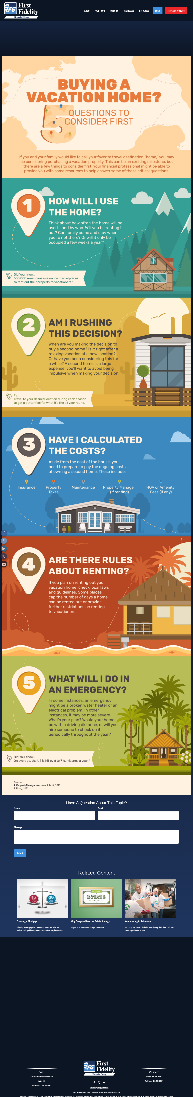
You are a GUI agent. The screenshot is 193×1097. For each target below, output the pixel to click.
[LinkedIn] (4, 548)
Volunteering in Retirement (138, 921)
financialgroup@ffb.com (99, 1087)
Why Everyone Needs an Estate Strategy (90, 921)
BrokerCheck (116, 1092)
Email (100, 808)
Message (18, 827)
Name (17, 808)
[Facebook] (4, 533)
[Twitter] (4, 541)
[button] (87, 10)
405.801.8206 (156, 1076)
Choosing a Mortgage (27, 921)
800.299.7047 (157, 1081)
